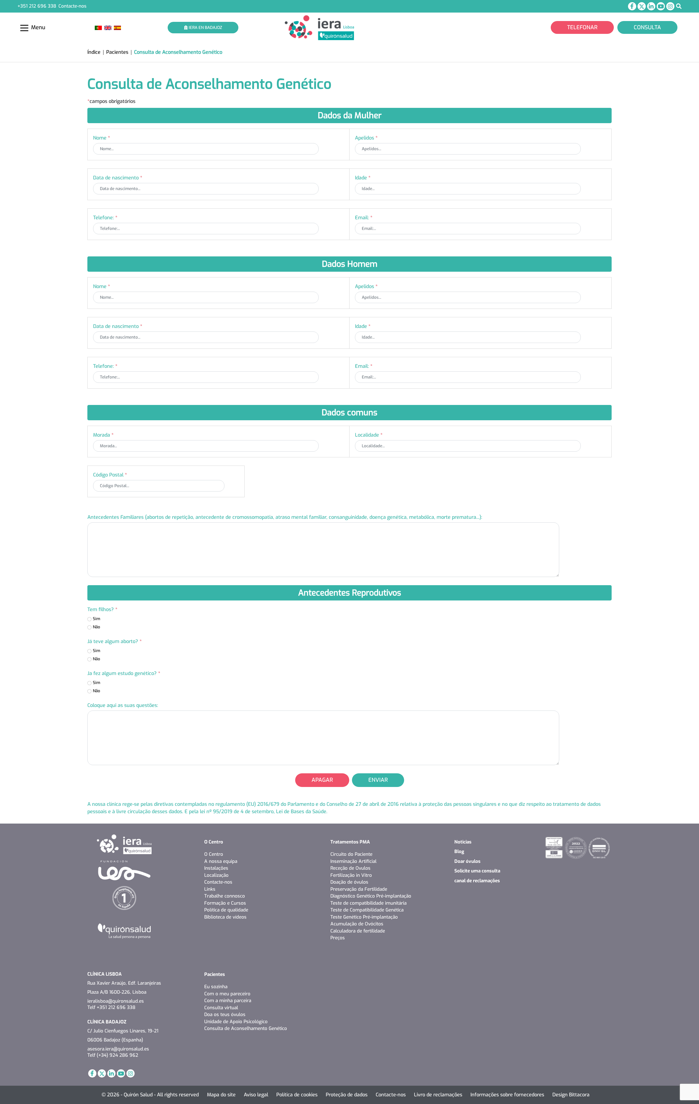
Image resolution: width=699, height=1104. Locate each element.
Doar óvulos (467, 861)
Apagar (322, 780)
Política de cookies (297, 1094)
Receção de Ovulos (350, 868)
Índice (93, 52)
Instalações (216, 868)
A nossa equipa (220, 861)
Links (209, 889)
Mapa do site (221, 1094)
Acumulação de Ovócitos (356, 924)
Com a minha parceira (227, 1001)
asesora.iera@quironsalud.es (118, 1049)
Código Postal (110, 475)
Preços (337, 938)
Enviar (378, 780)
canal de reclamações (477, 881)
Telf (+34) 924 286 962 (112, 1055)
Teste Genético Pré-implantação (364, 917)
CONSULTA (647, 27)
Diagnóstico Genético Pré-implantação (370, 896)
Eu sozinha (215, 987)
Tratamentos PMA (350, 842)
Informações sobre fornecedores (507, 1094)
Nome (101, 138)
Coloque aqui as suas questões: (122, 705)
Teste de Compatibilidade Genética (367, 910)
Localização (216, 875)
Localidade (369, 435)
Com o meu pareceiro (227, 994)
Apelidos (366, 138)
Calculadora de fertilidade (357, 931)
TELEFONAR (582, 27)
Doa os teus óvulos (224, 1014)
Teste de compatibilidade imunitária (368, 903)
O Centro (213, 842)
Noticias (463, 842)
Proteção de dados (347, 1094)
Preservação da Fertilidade (358, 889)
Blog (459, 851)
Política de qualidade (226, 910)
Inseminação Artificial (353, 861)
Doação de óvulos (349, 882)
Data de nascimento (117, 177)
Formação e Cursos (225, 903)
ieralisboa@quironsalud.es (115, 1001)
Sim (96, 618)
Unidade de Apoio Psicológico (236, 1022)
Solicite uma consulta (477, 871)
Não (96, 627)
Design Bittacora (571, 1094)
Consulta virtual (221, 1008)
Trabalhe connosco (224, 896)
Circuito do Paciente (351, 854)
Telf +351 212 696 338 (111, 1007)
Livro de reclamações (438, 1094)
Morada (103, 435)
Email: (363, 217)
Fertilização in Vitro (351, 875)
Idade (363, 177)
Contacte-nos (72, 6)
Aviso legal (256, 1094)
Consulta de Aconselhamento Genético (245, 1028)
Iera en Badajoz (205, 27)
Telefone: (105, 217)
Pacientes (117, 52)
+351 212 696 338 (36, 6)
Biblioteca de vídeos (225, 917)
